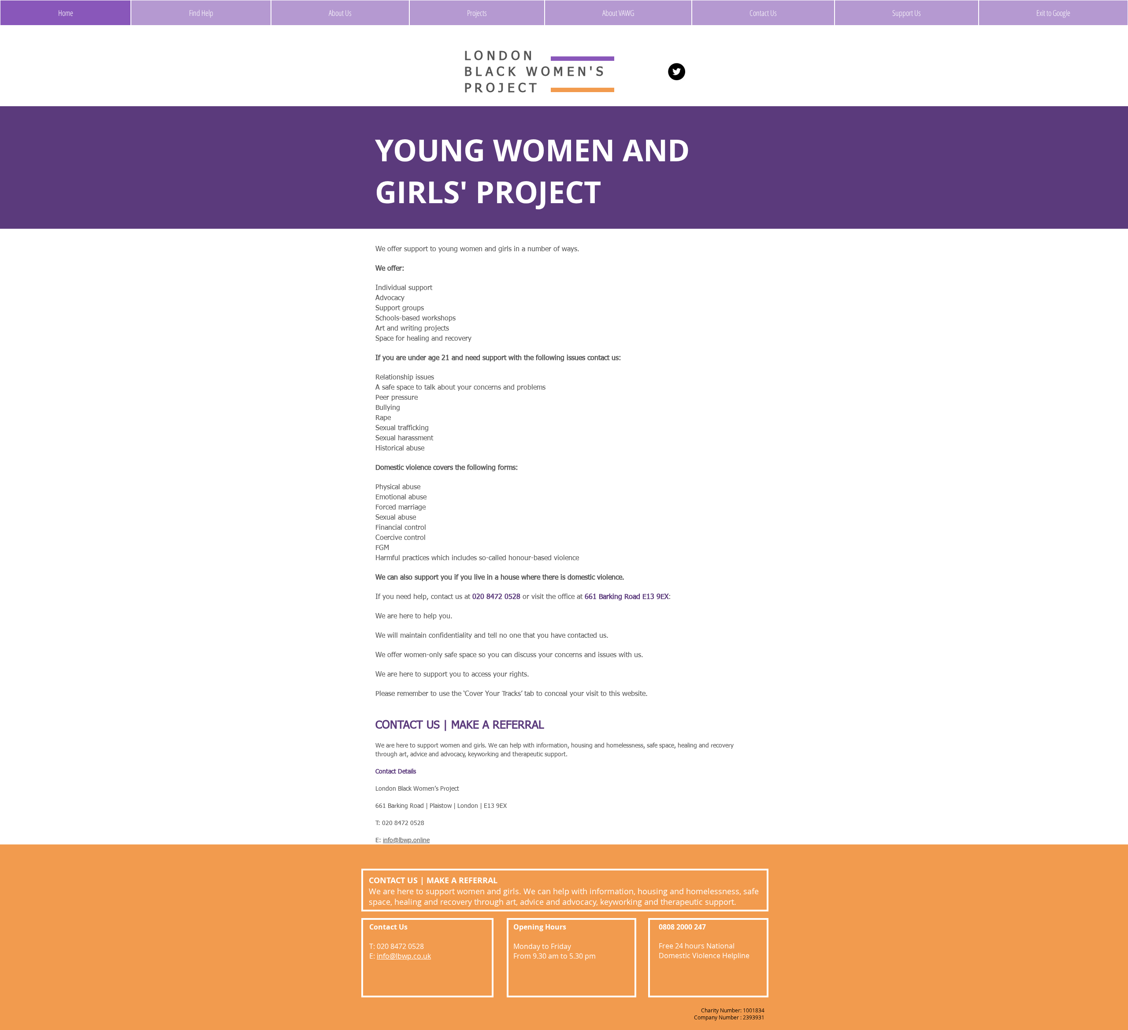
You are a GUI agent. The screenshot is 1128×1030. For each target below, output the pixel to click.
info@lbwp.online (406, 840)
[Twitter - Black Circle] (676, 71)
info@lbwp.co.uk (404, 956)
